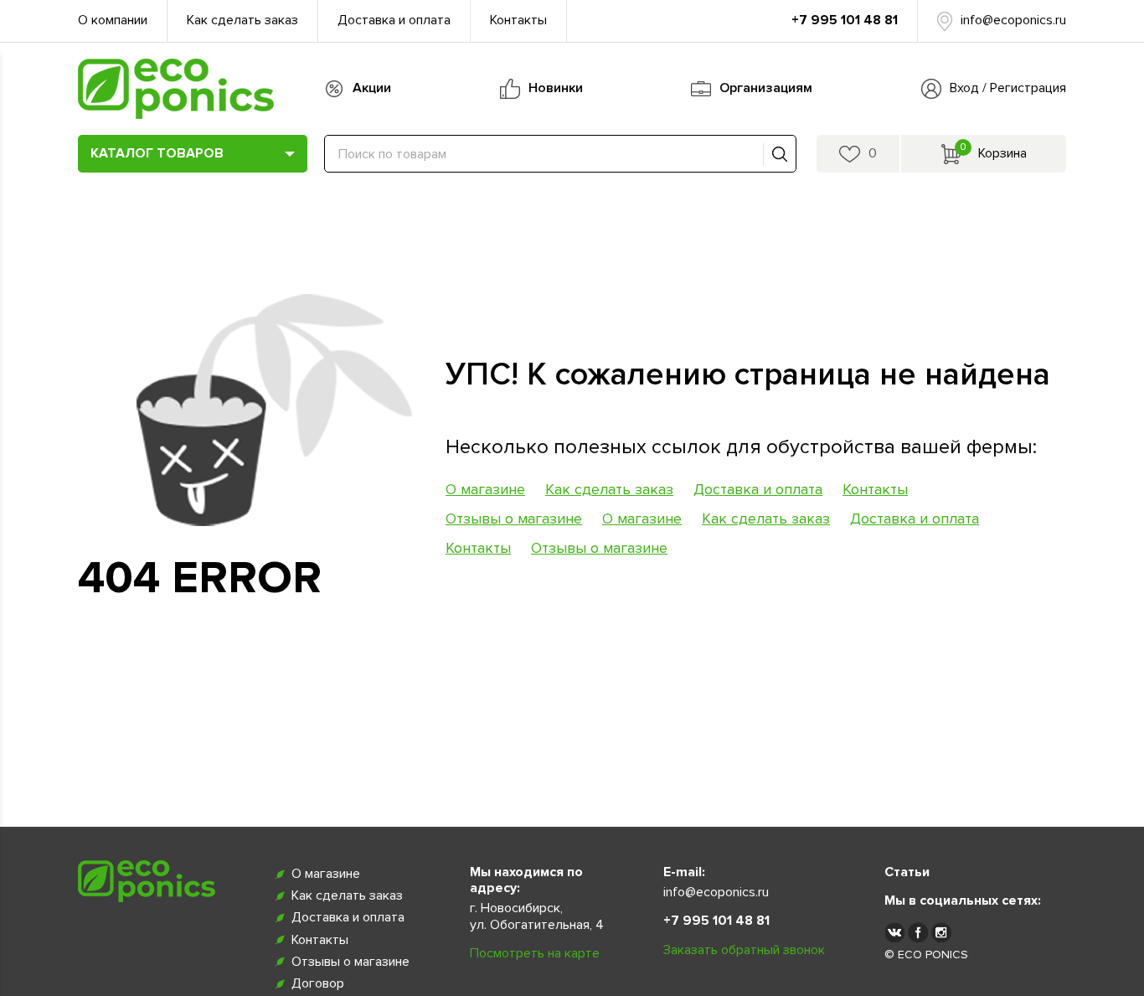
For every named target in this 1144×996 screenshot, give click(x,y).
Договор (317, 983)
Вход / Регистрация (1008, 88)
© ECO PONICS (926, 954)
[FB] (918, 931)
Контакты (518, 20)
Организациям (765, 88)
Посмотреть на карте (535, 953)
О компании (112, 20)
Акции (372, 88)
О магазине (485, 489)
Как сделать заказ (242, 20)
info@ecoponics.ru (1013, 20)
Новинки (555, 88)
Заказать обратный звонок (744, 950)
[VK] (894, 931)
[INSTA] (941, 931)
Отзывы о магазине (514, 518)
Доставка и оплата (394, 20)
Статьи (907, 872)
